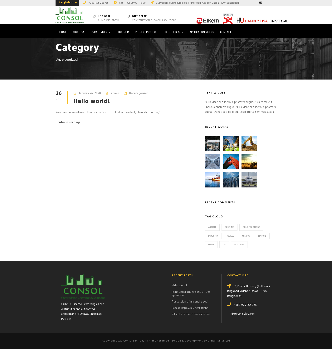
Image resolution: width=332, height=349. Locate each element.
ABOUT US (79, 32)
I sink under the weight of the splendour (191, 294)
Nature (262, 236)
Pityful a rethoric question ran (191, 314)
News (211, 244)
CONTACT (225, 32)
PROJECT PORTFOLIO (147, 32)
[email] (260, 3)
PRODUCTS (123, 32)
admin (115, 93)
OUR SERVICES (98, 32)
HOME (63, 32)
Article (212, 227)
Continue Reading (68, 122)
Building (229, 227)
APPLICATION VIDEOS (201, 32)
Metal (230, 236)
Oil (224, 244)
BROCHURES (172, 32)
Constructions (251, 227)
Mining (246, 236)
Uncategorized (139, 93)
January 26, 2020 (90, 93)
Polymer (239, 244)
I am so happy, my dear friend (190, 308)
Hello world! (91, 101)
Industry (213, 236)
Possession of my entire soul (190, 301)
